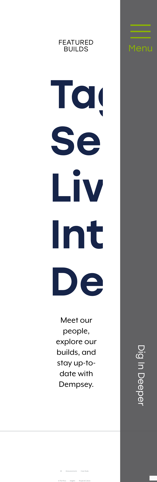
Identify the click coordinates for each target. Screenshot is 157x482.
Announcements (71, 474)
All (61, 474)
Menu (137, 49)
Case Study (85, 474)
